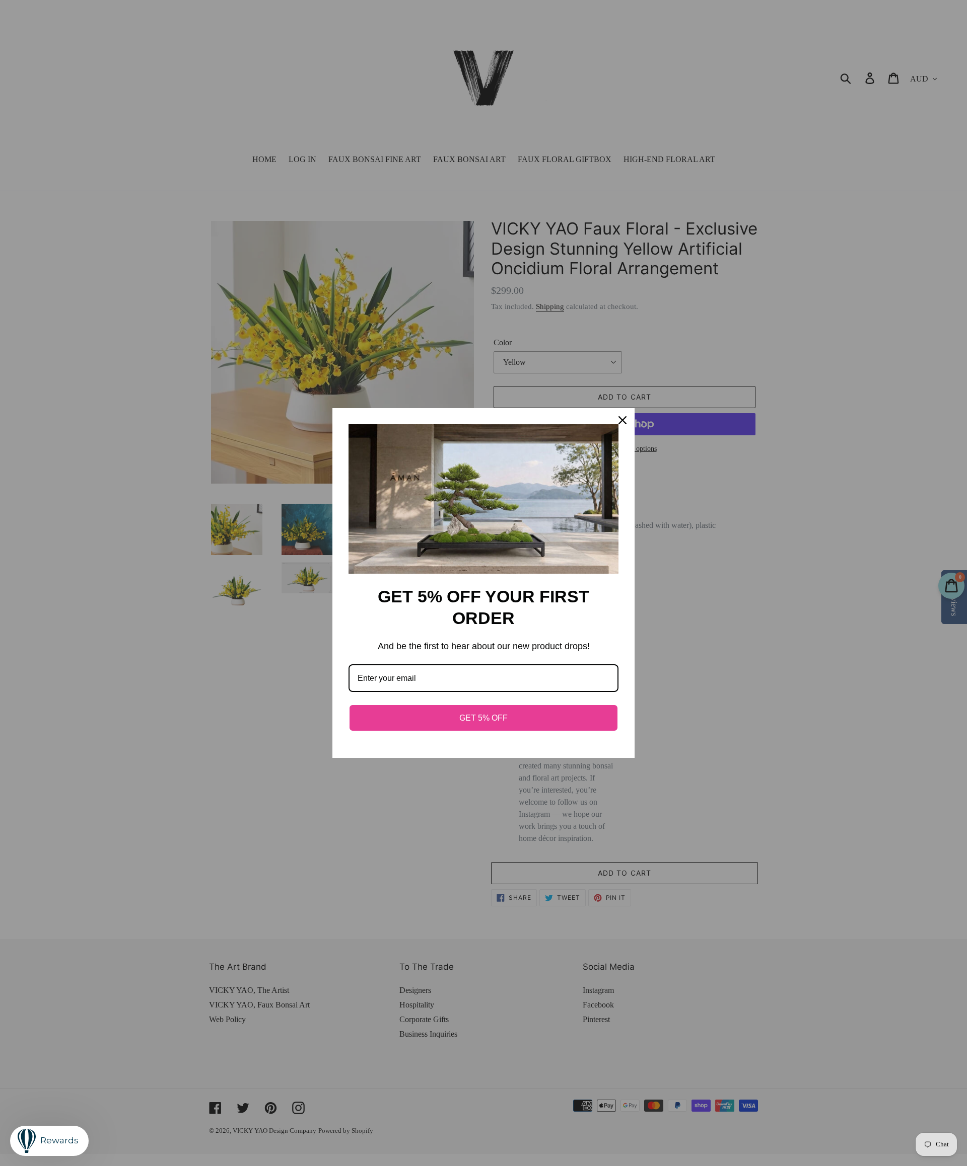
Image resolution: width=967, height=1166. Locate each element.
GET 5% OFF (483, 718)
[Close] (622, 420)
